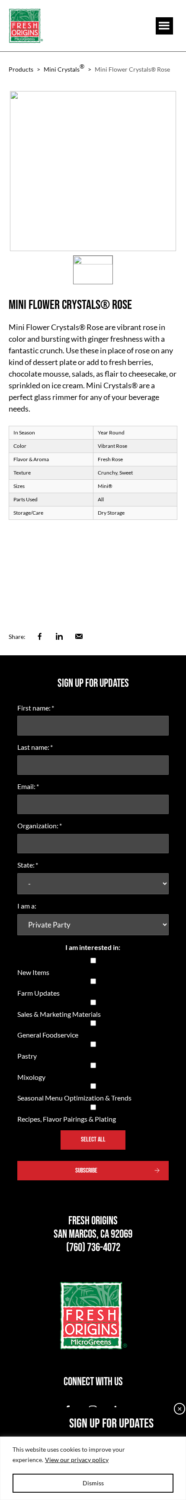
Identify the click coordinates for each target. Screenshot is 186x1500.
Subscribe (86, 1171)
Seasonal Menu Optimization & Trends (74, 1098)
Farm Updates (38, 993)
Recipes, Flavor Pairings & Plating (66, 1119)
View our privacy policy (77, 1459)
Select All (93, 1139)
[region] (93, 1468)
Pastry (27, 1056)
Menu (164, 26)
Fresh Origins (26, 26)
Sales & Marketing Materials (59, 1014)
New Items (33, 972)
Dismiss (93, 1483)
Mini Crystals (64, 68)
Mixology (31, 1077)
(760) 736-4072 (93, 1248)
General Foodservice (47, 1035)
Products (21, 69)
